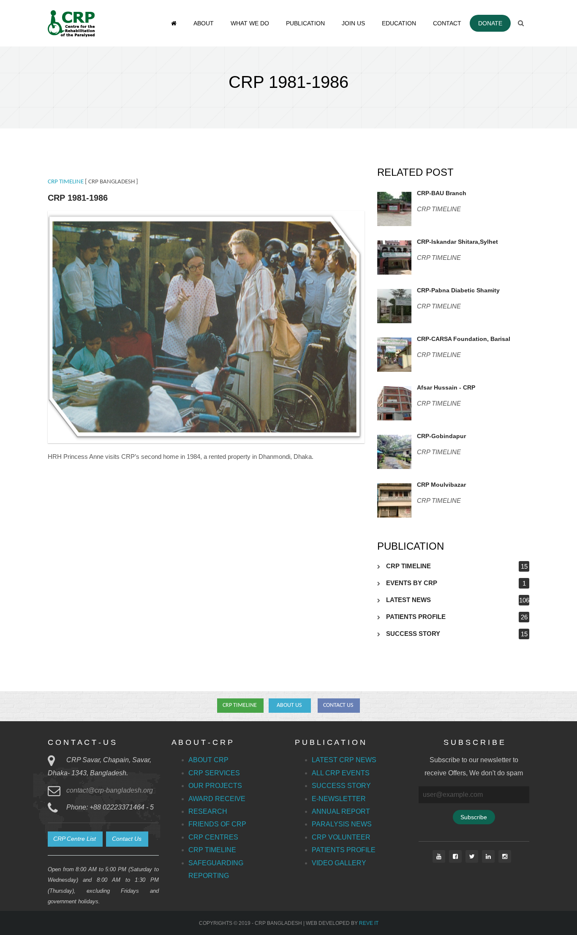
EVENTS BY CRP (411, 582)
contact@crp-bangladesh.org (109, 790)
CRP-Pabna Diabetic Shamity (458, 290)
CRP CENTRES (213, 837)
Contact (447, 23)
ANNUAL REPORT (341, 811)
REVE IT (368, 923)
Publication (305, 23)
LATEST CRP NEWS (344, 759)
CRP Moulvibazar (441, 484)
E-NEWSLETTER (339, 798)
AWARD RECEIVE (216, 798)
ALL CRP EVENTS (341, 773)
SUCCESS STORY (413, 633)
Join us (353, 23)
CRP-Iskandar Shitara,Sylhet (457, 241)
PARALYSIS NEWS (342, 824)
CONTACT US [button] (338, 705)
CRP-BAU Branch (441, 193)
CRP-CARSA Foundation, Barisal (463, 338)
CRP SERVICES (214, 773)
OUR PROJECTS (215, 785)
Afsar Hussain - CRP (446, 387)
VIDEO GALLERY (339, 863)
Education (399, 23)
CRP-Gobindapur (441, 436)
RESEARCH (207, 811)
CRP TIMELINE (66, 182)
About (203, 23)
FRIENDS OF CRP (217, 824)
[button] (75, 839)
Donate (490, 23)
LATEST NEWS (408, 599)
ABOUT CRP (208, 759)
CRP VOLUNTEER (341, 837)
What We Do (250, 23)
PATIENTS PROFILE (416, 616)
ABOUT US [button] (290, 705)
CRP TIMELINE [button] (240, 705)
